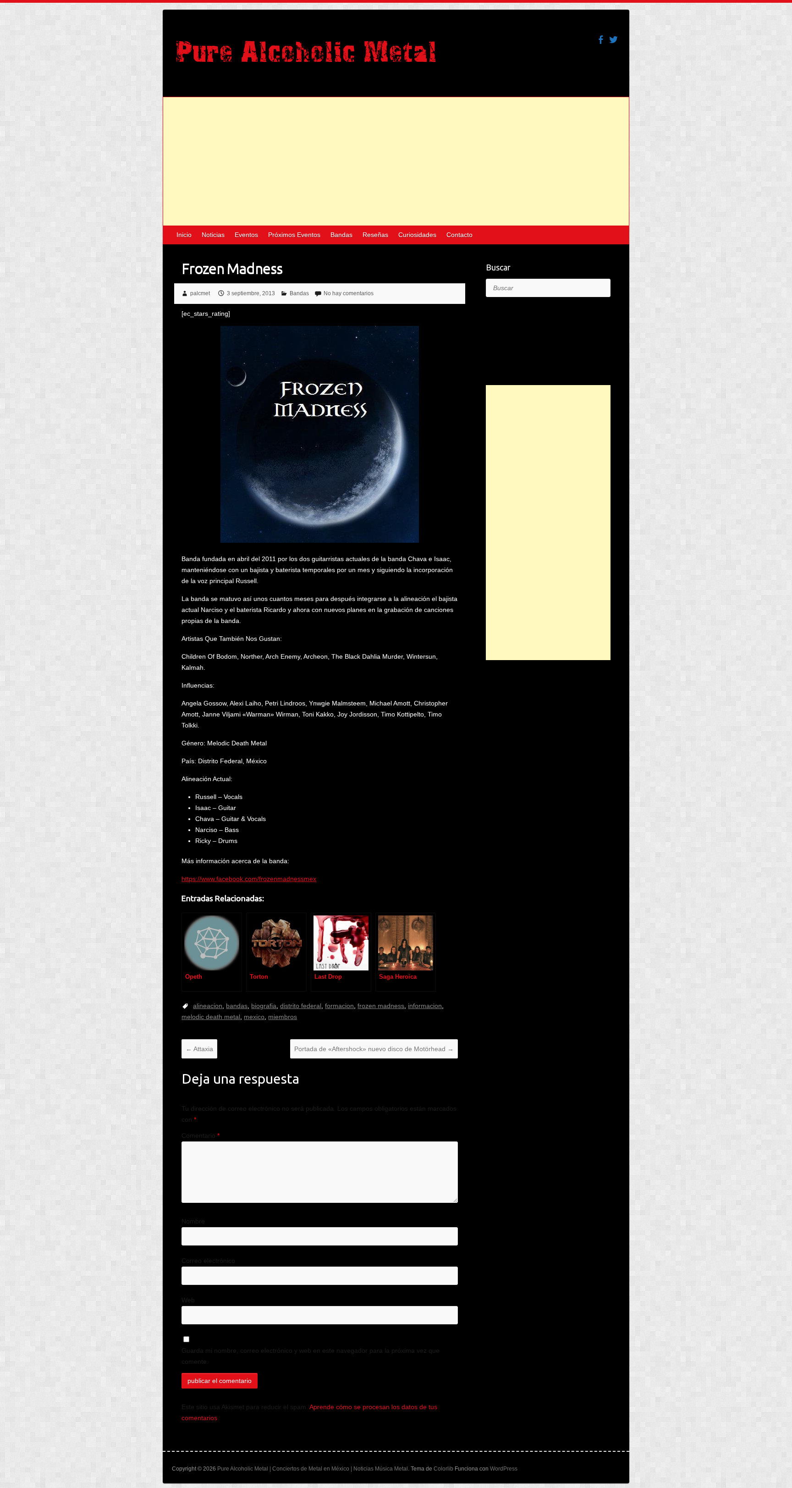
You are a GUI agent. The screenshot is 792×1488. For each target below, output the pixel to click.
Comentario (201, 1135)
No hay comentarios (349, 293)
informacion (425, 1005)
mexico (254, 1016)
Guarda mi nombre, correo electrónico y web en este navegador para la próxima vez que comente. (311, 1356)
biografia (263, 1005)
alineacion (207, 1005)
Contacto (459, 234)
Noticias (213, 234)
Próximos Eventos (294, 234)
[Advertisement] (396, 161)
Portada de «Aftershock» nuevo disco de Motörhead (374, 1049)
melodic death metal (211, 1016)
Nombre (193, 1221)
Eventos (246, 234)
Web (188, 1300)
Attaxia (199, 1049)
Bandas (341, 234)
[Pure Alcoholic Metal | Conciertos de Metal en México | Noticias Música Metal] (306, 56)
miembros (282, 1016)
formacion (339, 1005)
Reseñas (375, 234)
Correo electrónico (208, 1260)
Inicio (184, 234)
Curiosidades (417, 234)
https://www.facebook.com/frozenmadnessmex (249, 878)
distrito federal (300, 1005)
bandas (237, 1005)
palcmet (200, 293)
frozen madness (381, 1005)
